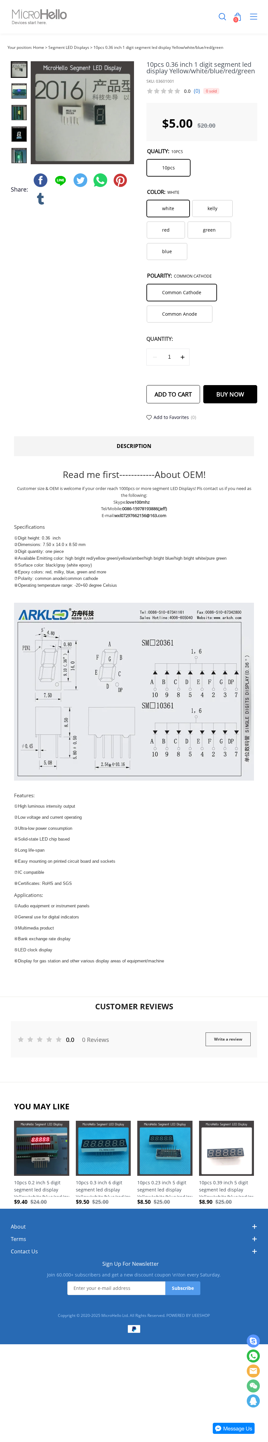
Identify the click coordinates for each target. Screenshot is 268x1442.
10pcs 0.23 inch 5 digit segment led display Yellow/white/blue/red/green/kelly (165, 1188)
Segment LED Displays (68, 47)
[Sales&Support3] (253, 1400)
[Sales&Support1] (253, 1356)
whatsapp (100, 180)
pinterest (120, 180)
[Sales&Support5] (253, 1341)
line (60, 180)
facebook (40, 180)
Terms (18, 1239)
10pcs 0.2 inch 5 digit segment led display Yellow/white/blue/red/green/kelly (41, 1188)
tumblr (40, 199)
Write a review (228, 1039)
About (18, 1226)
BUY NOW (230, 394)
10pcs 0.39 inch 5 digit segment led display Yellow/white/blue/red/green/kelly (226, 1188)
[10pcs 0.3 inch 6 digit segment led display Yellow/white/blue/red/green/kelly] (103, 1148)
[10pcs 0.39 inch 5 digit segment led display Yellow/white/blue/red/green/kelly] (226, 1148)
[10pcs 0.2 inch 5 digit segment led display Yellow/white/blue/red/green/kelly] (41, 1148)
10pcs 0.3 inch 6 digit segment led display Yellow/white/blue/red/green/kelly (103, 1188)
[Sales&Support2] (253, 1370)
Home (38, 47)
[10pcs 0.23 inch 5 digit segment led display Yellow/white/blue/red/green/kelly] (165, 1148)
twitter (80, 180)
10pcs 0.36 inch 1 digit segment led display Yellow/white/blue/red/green (158, 47)
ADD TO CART (173, 394)
